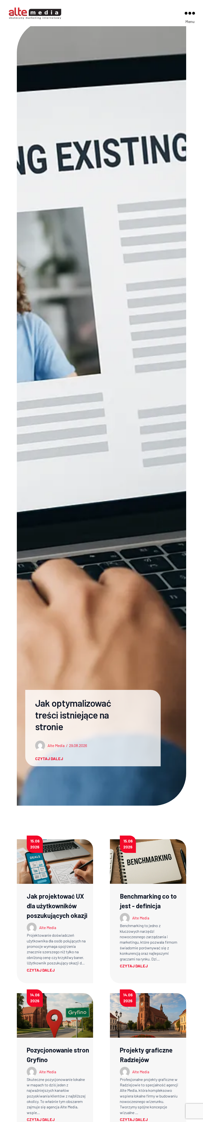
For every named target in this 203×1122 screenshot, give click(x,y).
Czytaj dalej (41, 970)
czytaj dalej (49, 758)
